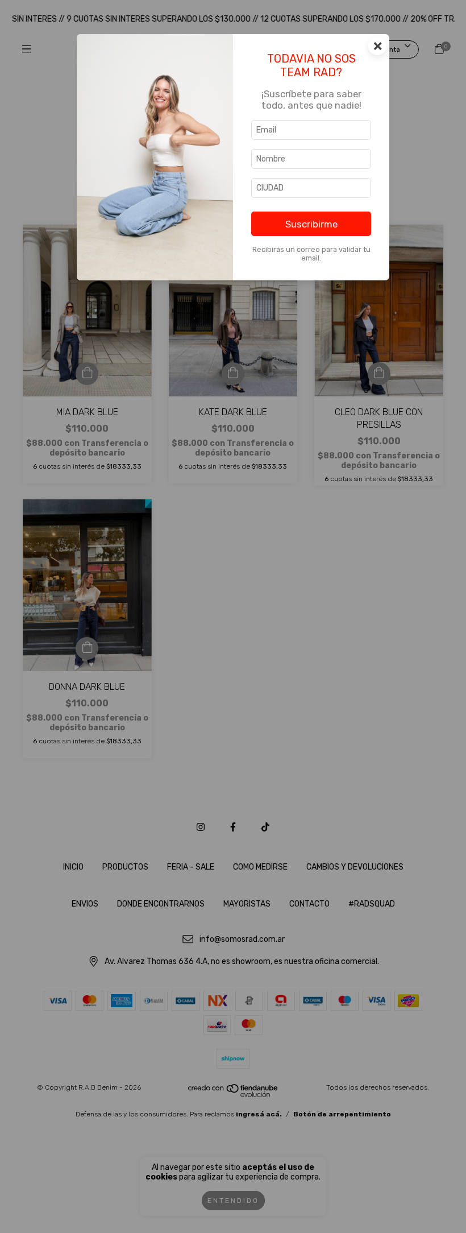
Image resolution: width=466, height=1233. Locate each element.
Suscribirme (311, 224)
